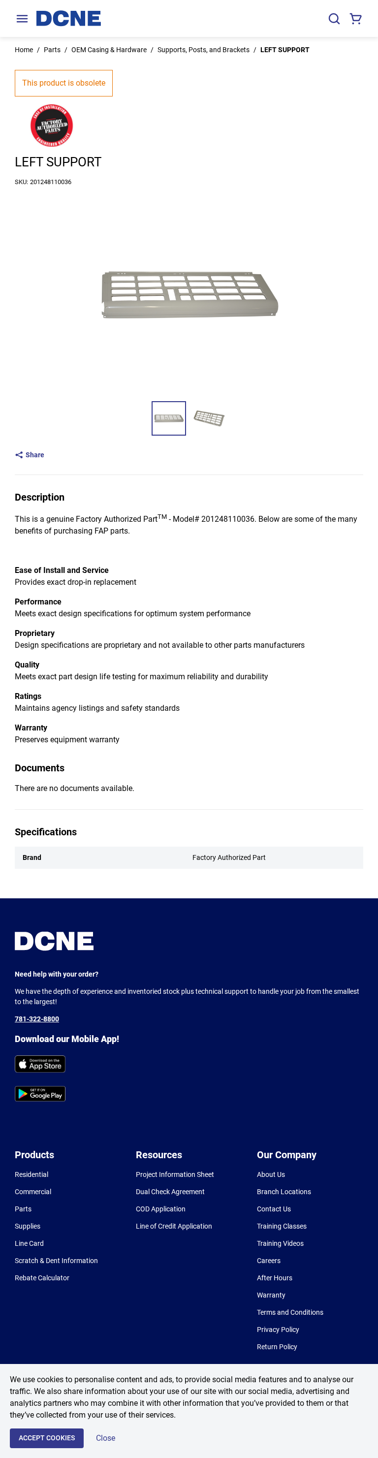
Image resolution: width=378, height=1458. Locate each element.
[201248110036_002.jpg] (209, 418)
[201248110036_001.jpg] (169, 418)
